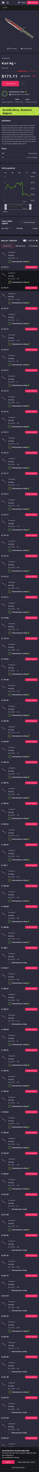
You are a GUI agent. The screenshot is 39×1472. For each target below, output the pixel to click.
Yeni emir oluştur (29, 222)
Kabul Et (8, 1462)
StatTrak (31, 240)
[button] (26, 48)
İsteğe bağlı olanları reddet (26, 1462)
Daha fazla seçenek (18, 1467)
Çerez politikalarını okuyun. (11, 1457)
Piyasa (23, 3)
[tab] (8, 246)
